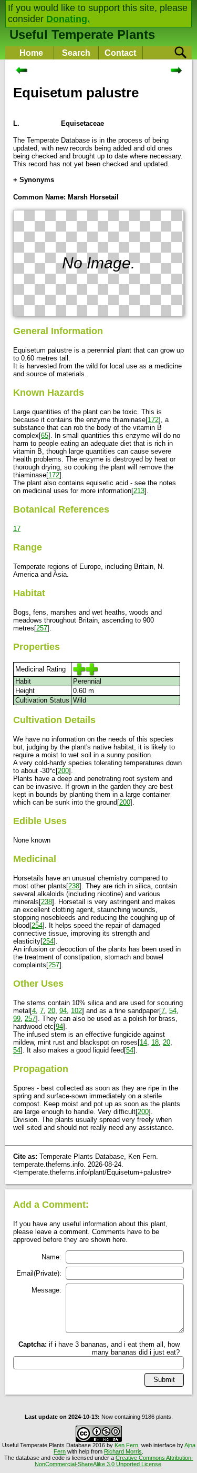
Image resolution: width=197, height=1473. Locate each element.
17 (16, 529)
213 (138, 491)
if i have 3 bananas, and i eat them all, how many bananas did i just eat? (99, 1348)
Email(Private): (38, 1273)
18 (155, 1042)
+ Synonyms (33, 180)
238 (73, 886)
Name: (51, 1257)
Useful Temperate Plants (82, 34)
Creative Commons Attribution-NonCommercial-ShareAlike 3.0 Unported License (114, 1461)
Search (76, 52)
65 (44, 435)
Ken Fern (126, 1445)
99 (16, 1019)
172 (153, 420)
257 (41, 628)
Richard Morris (123, 1451)
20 (51, 1011)
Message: (46, 1290)
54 (173, 1011)
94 (63, 1011)
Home (31, 52)
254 (37, 925)
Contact (120, 52)
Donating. (68, 19)
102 (76, 1011)
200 (63, 771)
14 (143, 1042)
